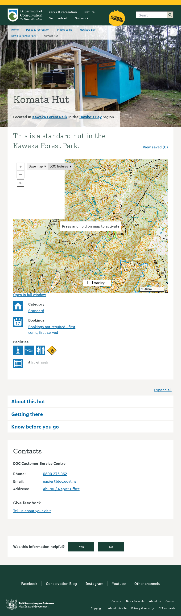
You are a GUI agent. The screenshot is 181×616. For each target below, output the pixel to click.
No (111, 546)
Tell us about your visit (32, 510)
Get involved (58, 18)
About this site (117, 608)
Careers (116, 601)
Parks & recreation (63, 12)
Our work (81, 18)
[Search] (170, 14)
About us (155, 601)
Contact (170, 601)
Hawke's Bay (87, 29)
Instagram (94, 583)
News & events (135, 601)
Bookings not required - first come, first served (51, 329)
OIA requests (167, 608)
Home (15, 29)
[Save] (162, 138)
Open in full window (29, 294)
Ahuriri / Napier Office (61, 488)
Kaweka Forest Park (23, 35)
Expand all (163, 389)
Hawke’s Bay (90, 116)
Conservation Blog (61, 583)
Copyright (97, 608)
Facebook (29, 583)
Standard (36, 310)
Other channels (147, 583)
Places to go (64, 29)
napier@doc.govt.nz (59, 481)
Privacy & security (142, 608)
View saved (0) (155, 146)
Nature (89, 12)
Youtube (119, 583)
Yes (81, 546)
